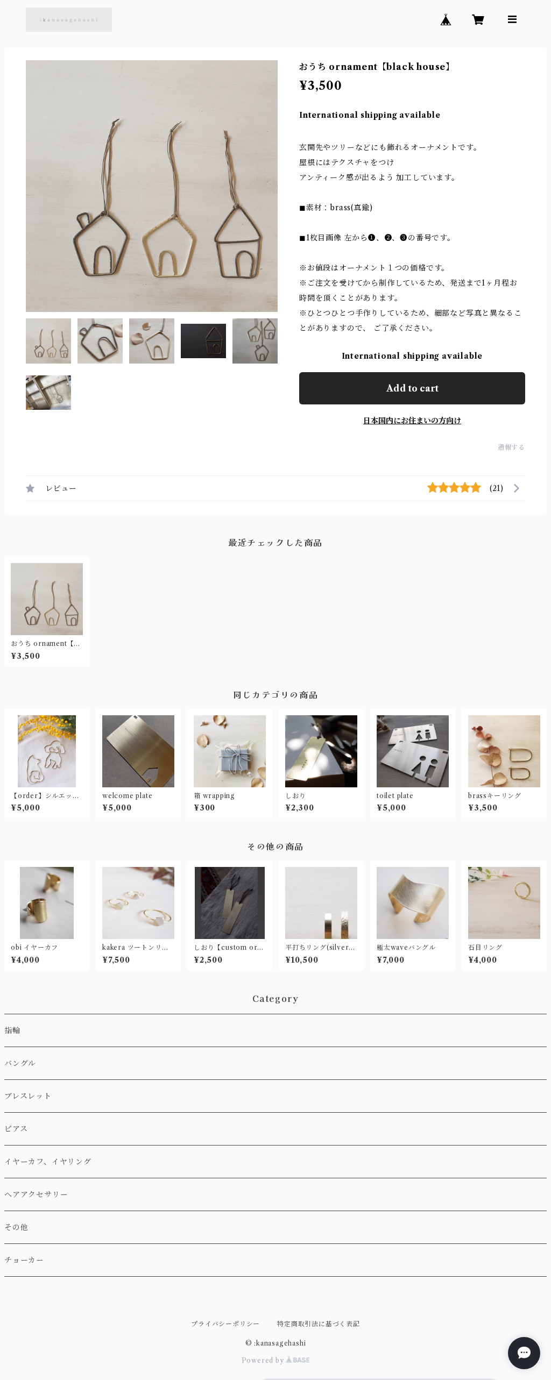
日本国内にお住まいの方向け (412, 420)
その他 (16, 1227)
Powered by (264, 1360)
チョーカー (24, 1260)
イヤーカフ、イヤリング (47, 1161)
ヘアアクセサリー (36, 1194)
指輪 (12, 1030)
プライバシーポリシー (225, 1324)
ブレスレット (28, 1096)
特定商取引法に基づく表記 (318, 1324)
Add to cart (412, 388)
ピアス (15, 1129)
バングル (20, 1063)
